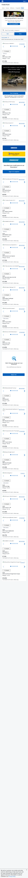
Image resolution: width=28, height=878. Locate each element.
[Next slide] (24, 46)
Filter (20, 33)
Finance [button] (7, 8)
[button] (26, 869)
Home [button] (3, 8)
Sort (8, 33)
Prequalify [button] (18, 8)
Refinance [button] (12, 8)
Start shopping (14, 93)
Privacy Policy (12, 876)
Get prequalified (13, 24)
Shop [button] (22, 8)
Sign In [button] (24, 1)
